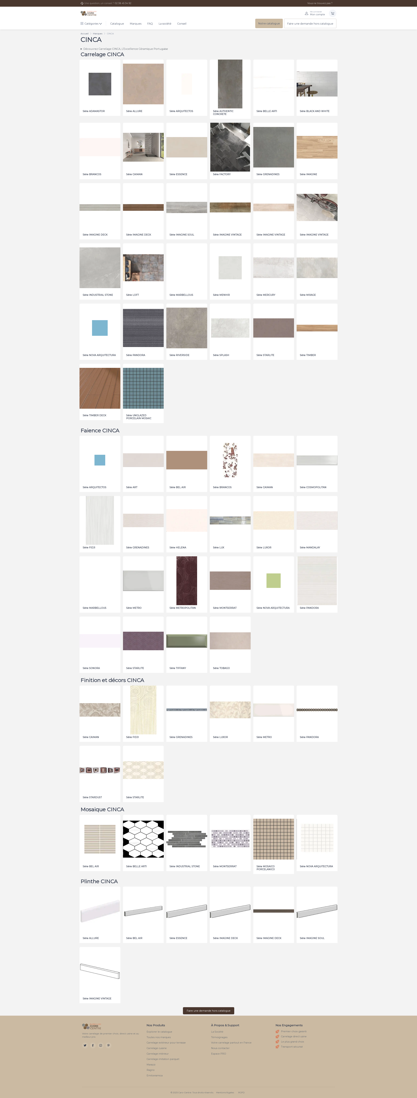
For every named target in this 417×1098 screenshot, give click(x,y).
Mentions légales (225, 1092)
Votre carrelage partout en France (231, 1042)
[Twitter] (85, 1045)
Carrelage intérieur (158, 1053)
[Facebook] (93, 1045)
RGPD (241, 1092)
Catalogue (117, 23)
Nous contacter (220, 1048)
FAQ (150, 23)
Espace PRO (218, 1053)
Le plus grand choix (292, 1041)
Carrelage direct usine (294, 1036)
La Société (217, 1031)
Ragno (151, 1070)
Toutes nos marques (159, 1037)
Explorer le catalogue (159, 1031)
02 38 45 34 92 (123, 3)
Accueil (84, 33)
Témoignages (219, 1037)
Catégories (91, 23)
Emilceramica (155, 1075)
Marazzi (151, 1064)
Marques (135, 23)
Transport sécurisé (292, 1046)
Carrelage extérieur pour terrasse (166, 1042)
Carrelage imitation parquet (163, 1059)
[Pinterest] (108, 1045)
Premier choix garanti (294, 1031)
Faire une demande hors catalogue (310, 23)
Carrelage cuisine (157, 1048)
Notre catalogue (269, 23)
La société (165, 23)
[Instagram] (101, 1045)
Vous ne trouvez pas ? (319, 3)
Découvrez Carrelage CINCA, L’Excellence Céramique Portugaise (125, 48)
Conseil (182, 23)
